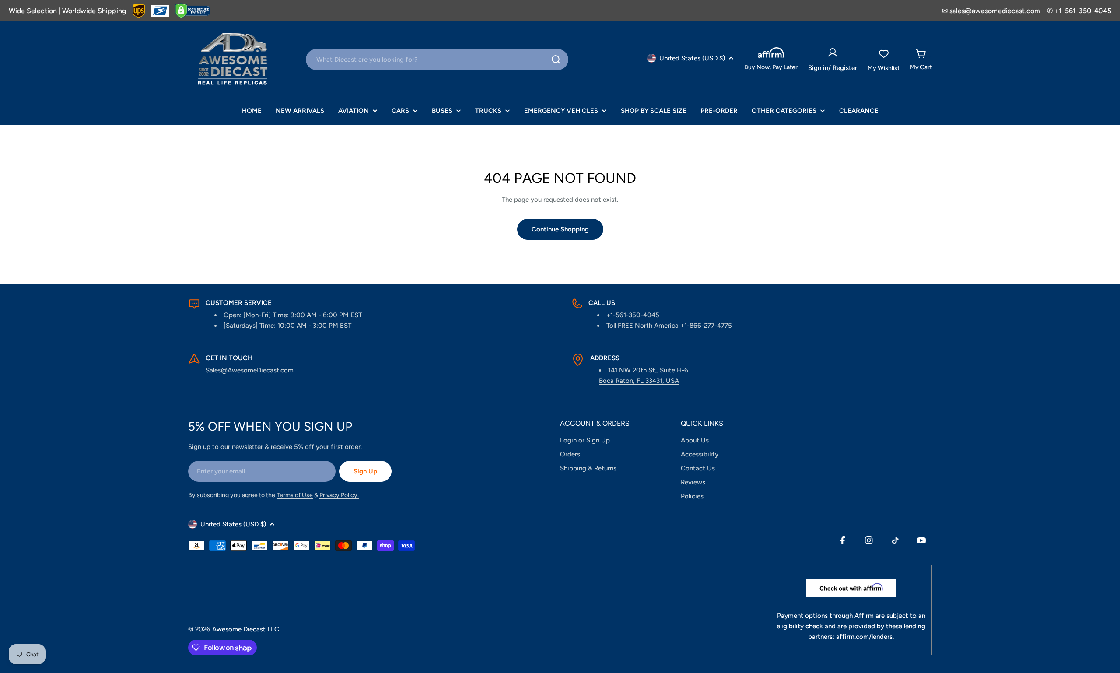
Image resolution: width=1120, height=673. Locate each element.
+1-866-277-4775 (706, 325)
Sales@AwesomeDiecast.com (250, 370)
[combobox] (437, 59)
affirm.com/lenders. (865, 637)
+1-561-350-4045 (632, 315)
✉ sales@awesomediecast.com (991, 11)
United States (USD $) (692, 58)
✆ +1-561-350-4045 (1079, 11)
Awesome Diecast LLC (245, 629)
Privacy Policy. (339, 495)
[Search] (556, 59)
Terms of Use (294, 495)
